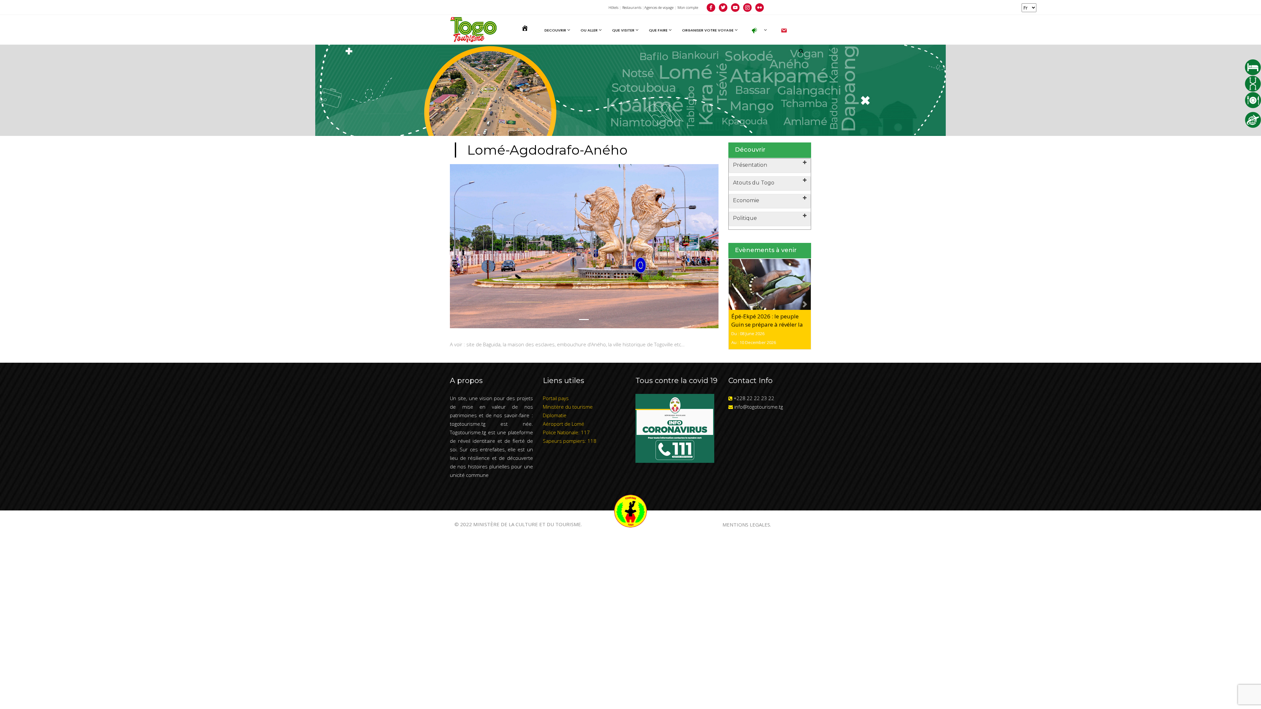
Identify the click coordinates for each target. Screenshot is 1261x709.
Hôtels (613, 7)
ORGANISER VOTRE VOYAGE (708, 30)
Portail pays (556, 398)
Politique (745, 218)
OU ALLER (590, 30)
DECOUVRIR (555, 30)
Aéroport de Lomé (563, 423)
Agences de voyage (659, 7)
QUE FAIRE (659, 30)
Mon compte (687, 7)
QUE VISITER (623, 30)
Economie (746, 200)
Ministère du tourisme (568, 406)
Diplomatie (554, 415)
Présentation (750, 165)
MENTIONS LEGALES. (746, 524)
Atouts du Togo (753, 183)
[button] (470, 246)
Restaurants (631, 7)
